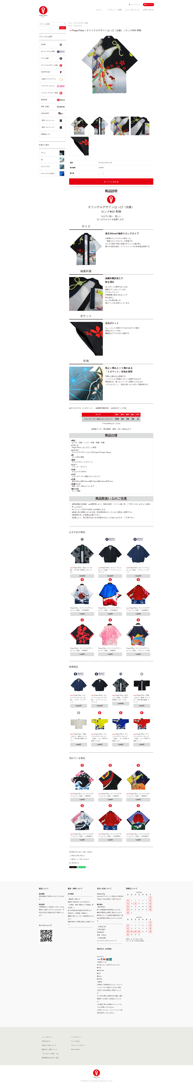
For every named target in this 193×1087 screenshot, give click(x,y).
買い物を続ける (74, 863)
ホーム (99, 10)
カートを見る (75, 1041)
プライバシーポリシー (78, 1045)
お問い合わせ (148, 10)
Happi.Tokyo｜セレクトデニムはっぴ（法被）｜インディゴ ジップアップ (109, 570)
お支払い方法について (49, 1045)
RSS (72, 1049)
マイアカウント (135, 4)
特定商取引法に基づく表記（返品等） (81, 852)
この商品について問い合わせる (79, 859)
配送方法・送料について (49, 1049)
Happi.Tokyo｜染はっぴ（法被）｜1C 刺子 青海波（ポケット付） (81, 570)
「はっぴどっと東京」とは (50, 1053)
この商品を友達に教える (77, 855)
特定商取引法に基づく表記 (50, 1058)
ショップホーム (47, 1037)
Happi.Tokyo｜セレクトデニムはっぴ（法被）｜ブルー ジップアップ (137, 570)
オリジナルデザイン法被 (81, 23)
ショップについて (132, 10)
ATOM (77, 1049)
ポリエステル (78, 25)
